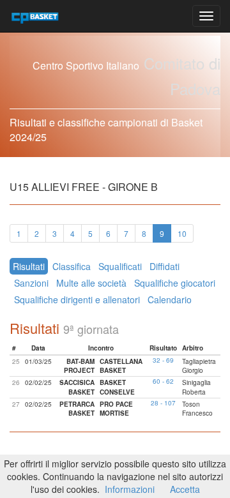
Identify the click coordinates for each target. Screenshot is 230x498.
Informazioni (130, 489)
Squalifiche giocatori (174, 282)
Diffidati (165, 266)
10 (182, 233)
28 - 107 (163, 402)
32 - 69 (163, 360)
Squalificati (120, 266)
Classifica (71, 266)
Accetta (185, 489)
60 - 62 (163, 381)
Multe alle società (91, 282)
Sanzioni (31, 282)
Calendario (170, 299)
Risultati (29, 266)
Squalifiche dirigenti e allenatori (77, 299)
